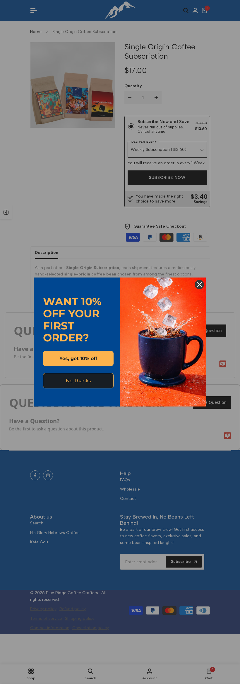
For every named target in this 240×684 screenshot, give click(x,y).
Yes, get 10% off (78, 358)
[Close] (199, 285)
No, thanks (78, 380)
